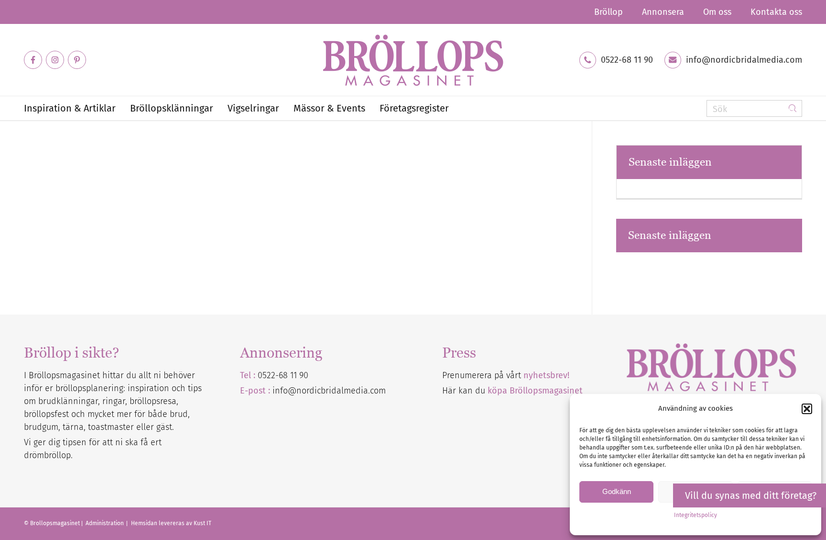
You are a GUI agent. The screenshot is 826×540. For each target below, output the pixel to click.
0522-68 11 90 (627, 60)
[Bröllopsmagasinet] (413, 60)
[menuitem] (608, 12)
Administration (105, 523)
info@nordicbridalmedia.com (744, 60)
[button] (807, 409)
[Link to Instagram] (55, 60)
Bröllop (608, 12)
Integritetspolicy (695, 515)
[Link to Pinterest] (77, 60)
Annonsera (663, 12)
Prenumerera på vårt (505, 375)
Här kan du (512, 390)
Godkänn (616, 491)
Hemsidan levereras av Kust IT (171, 523)
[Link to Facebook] (33, 60)
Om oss (717, 12)
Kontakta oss (776, 12)
